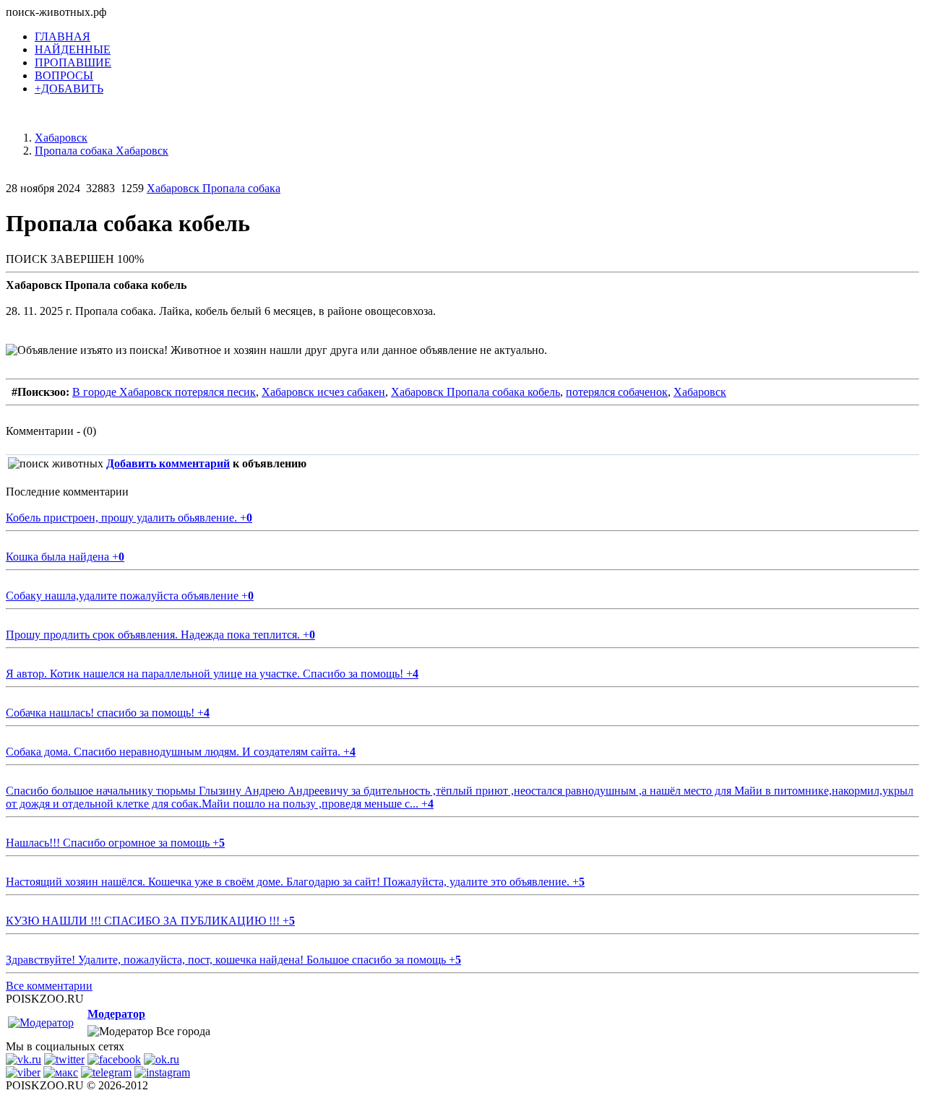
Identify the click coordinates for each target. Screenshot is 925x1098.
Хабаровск (700, 392)
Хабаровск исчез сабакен (323, 392)
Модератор (116, 1014)
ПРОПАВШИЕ (73, 62)
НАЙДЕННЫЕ (73, 49)
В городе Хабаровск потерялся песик (164, 392)
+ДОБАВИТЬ (69, 88)
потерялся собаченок (617, 392)
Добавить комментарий (168, 463)
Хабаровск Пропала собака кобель (475, 392)
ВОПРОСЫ (64, 75)
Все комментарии (49, 986)
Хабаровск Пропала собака (213, 188)
